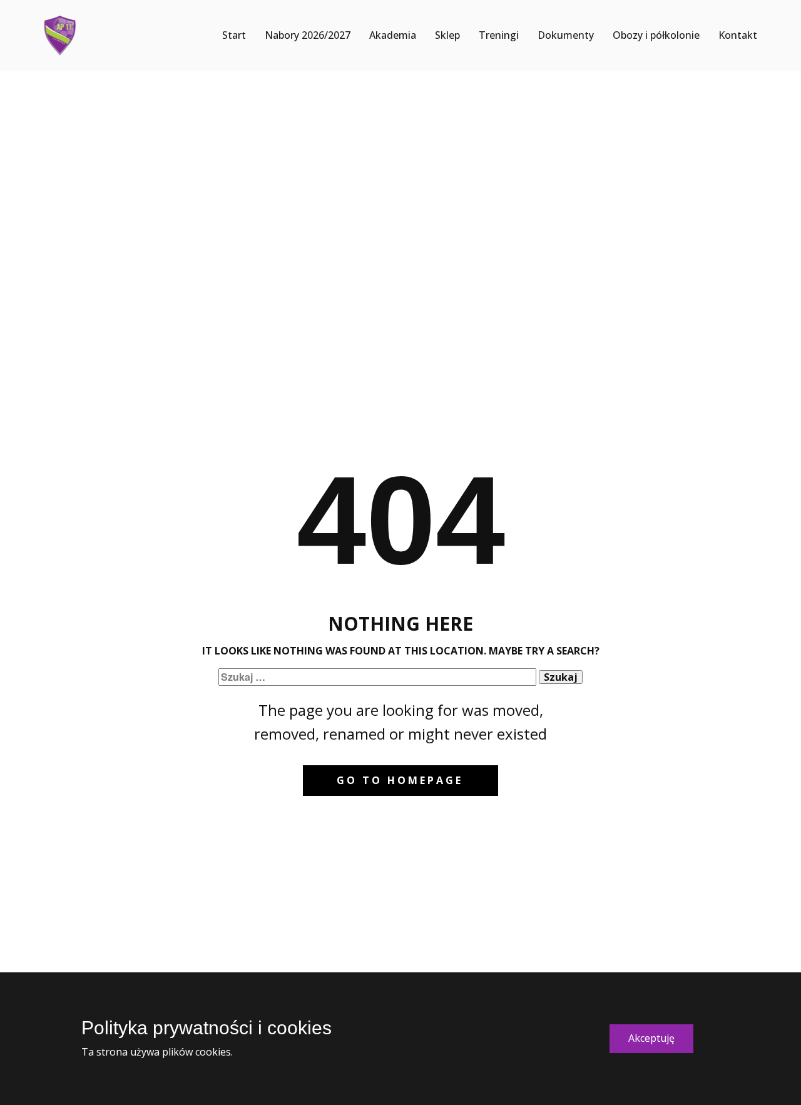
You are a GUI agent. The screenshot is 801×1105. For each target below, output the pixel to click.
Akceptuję (651, 1038)
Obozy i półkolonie (656, 35)
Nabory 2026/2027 (307, 35)
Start (234, 35)
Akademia (392, 35)
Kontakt (737, 35)
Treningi (499, 35)
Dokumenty (566, 35)
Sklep (447, 35)
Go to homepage (400, 780)
